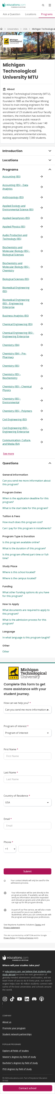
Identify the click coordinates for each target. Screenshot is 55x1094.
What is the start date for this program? (25, 508)
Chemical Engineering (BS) (17, 324)
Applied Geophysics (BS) (16, 218)
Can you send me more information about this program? (26, 482)
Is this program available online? (21, 542)
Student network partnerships (17, 1034)
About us (6, 1022)
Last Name (11, 772)
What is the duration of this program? (24, 548)
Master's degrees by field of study (19, 1056)
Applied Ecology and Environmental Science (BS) (17, 207)
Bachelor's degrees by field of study (20, 1063)
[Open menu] (50, 5)
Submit (27, 871)
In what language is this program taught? (26, 637)
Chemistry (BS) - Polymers (17, 411)
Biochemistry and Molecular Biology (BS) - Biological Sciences (16, 251)
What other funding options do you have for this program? (25, 594)
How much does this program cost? (22, 522)
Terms (38, 924)
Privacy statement (12, 927)
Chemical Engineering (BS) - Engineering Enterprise (18, 334)
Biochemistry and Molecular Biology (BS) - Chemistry (16, 267)
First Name (11, 749)
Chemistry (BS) (10, 365)
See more (8, 453)
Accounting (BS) (11, 176)
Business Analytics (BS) (15, 315)
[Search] (43, 5)
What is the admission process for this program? (24, 621)
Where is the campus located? (19, 578)
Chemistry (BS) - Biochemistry (11, 376)
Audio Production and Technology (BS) (14, 236)
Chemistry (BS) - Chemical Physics (17, 388)
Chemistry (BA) (10, 345)
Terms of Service (26, 938)
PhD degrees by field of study (17, 1069)
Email (8, 819)
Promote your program (14, 1028)
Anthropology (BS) (13, 197)
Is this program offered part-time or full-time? (25, 556)
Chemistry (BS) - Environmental (11, 400)
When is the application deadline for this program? (25, 500)
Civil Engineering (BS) (14, 419)
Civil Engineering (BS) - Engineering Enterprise (15, 429)
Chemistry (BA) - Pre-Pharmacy (14, 355)
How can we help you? (17, 703)
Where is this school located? (18, 572)
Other (5, 651)
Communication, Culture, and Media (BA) (16, 442)
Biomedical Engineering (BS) (15, 289)
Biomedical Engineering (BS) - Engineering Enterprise (15, 303)
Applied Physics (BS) (13, 226)
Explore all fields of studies (15, 1050)
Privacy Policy (9, 938)
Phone (8, 842)
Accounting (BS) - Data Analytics (15, 186)
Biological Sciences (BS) (15, 279)
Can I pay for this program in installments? (26, 528)
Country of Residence (17, 795)
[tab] (11, 14)
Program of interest (16, 726)
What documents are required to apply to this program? (26, 611)
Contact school (27, 1088)
